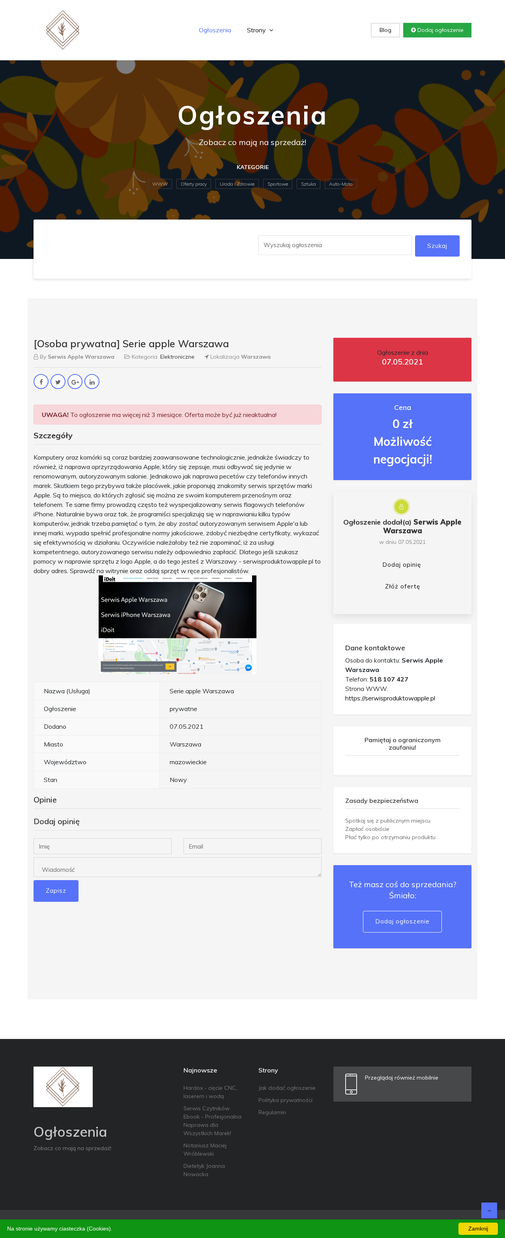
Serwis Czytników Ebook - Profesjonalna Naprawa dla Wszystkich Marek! (212, 1121)
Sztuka (308, 184)
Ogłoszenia (215, 30)
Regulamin (272, 1112)
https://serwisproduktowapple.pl (390, 698)
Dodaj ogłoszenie (440, 30)
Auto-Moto (341, 184)
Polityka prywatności (285, 1100)
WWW (160, 184)
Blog (385, 30)
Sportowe (277, 184)
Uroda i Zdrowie (237, 184)
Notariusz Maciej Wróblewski (204, 1149)
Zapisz (56, 890)
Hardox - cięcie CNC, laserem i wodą (210, 1092)
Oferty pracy (194, 184)
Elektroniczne (177, 356)
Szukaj (437, 245)
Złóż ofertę (402, 586)
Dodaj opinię (401, 564)
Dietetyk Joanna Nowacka (204, 1170)
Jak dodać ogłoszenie (287, 1087)
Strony (257, 30)
